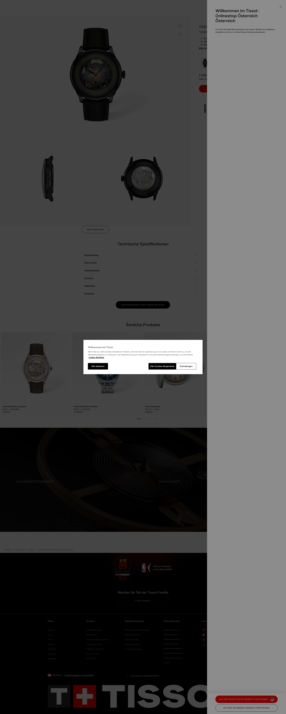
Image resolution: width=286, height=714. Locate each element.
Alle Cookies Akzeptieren (162, 366)
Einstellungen (186, 366)
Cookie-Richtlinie (96, 357)
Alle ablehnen (97, 366)
